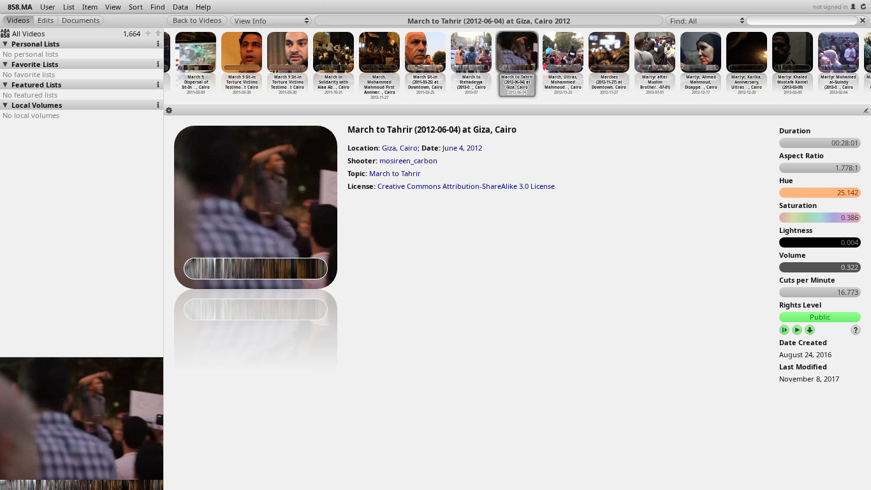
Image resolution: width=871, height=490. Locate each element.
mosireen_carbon (408, 160)
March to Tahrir (395, 173)
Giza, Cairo (400, 147)
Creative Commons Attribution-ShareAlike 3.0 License (466, 186)
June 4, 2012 (462, 147)
